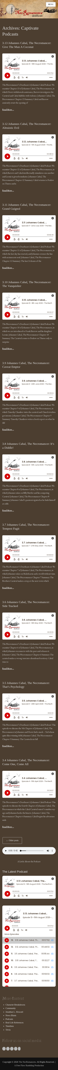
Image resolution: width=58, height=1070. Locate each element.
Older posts (12, 840)
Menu (51, 4)
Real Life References (14, 1022)
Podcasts (9, 1019)
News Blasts (11, 1015)
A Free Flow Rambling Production (29, 1065)
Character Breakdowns (15, 1005)
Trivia (8, 1030)
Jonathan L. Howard (14, 1012)
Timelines (10, 1026)
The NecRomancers (27, 1062)
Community (11, 1008)
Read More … (8, 109)
